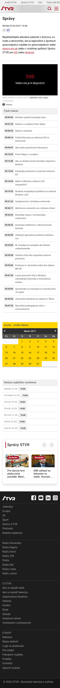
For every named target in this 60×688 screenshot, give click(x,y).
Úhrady (6, 614)
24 (38, 358)
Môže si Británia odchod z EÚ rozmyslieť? (29, 183)
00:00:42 (9, 117)
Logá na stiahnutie (13, 645)
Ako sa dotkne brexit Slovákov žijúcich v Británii (35, 163)
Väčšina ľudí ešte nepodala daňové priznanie (33, 257)
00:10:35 (9, 154)
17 (38, 352)
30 (30, 363)
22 (22, 358)
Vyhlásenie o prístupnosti (16, 622)
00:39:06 (9, 265)
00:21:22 (9, 201)
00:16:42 (9, 181)
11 (45, 347)
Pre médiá (8, 650)
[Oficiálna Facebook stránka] (34, 498)
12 (53, 347)
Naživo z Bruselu (23, 131)
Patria (5, 560)
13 (6, 352)
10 (38, 347)
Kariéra (6, 605)
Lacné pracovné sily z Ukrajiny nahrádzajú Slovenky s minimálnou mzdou (33, 278)
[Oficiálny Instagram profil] (55, 498)
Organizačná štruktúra (15, 596)
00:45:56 (9, 299)
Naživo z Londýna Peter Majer (30, 124)
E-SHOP (6, 632)
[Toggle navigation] (56, 8)
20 (6, 358)
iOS (16, 52)
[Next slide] (52, 445)
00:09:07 (9, 147)
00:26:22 (9, 215)
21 (14, 358)
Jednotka (7, 506)
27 (6, 363)
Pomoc (9, 104)
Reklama (7, 637)
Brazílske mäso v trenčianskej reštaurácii (30, 217)
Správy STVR (27, 2)
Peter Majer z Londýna (26, 154)
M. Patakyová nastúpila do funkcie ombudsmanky (32, 247)
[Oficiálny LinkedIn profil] (48, 498)
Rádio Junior (9, 573)
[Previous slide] (44, 445)
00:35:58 (9, 255)
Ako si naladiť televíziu (15, 592)
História (6, 601)
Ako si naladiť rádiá (13, 587)
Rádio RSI (7, 564)
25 (45, 358)
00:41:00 (9, 275)
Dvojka (6, 511)
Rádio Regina (9, 547)
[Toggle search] (49, 8)
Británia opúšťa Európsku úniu (30, 117)
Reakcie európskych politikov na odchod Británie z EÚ (35, 193)
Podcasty (7, 528)
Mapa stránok (10, 641)
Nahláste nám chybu (39, 97)
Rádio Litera (9, 569)
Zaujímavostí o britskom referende (32, 201)
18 (45, 352)
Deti (40, 2)
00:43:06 (9, 289)
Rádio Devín (9, 551)
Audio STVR (11, 2)
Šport (5, 519)
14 (14, 352)
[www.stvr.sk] (8, 498)
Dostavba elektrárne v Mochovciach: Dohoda (33, 227)
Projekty (7, 658)
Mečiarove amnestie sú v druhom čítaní (35, 208)
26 (53, 358)
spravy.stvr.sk (10, 48)
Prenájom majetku (12, 654)
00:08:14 (9, 137)
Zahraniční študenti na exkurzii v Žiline (34, 299)
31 (38, 363)
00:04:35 (9, 131)
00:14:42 (9, 171)
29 (22, 363)
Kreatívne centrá (11, 618)
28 (14, 363)
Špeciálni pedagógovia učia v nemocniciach (30, 307)
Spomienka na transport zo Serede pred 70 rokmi (35, 290)
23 (30, 358)
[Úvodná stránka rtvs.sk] (7, 9)
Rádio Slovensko (11, 543)
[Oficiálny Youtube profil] (41, 498)
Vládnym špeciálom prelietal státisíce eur (34, 237)
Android (29, 52)
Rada (5, 609)
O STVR (6, 583)
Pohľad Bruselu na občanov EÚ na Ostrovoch (32, 139)
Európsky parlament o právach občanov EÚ (35, 173)
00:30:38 (9, 235)
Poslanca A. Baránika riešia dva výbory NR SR (34, 267)
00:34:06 (9, 245)
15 (22, 352)
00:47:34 (9, 305)
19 (53, 352)
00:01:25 (9, 124)
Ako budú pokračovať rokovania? (31, 147)
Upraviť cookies (11, 667)
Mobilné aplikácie (12, 532)
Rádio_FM (8, 556)
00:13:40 (9, 161)
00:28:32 (9, 225)
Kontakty (7, 663)
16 (30, 352)
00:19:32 (9, 191)
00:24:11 (9, 208)
